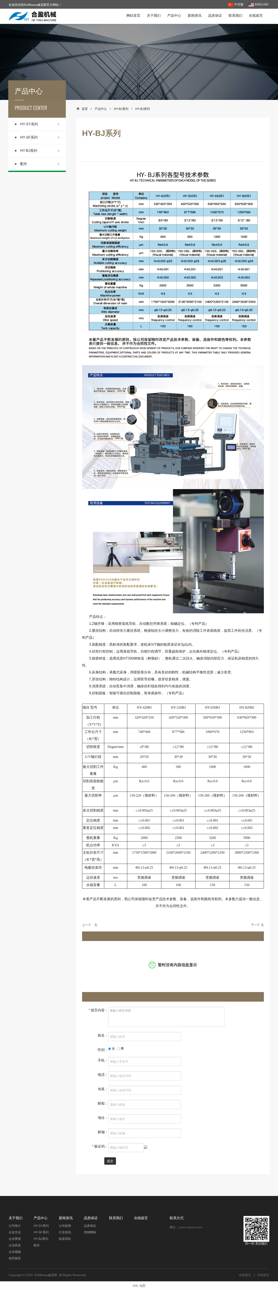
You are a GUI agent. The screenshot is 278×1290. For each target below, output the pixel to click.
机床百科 (65, 1238)
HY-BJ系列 (28, 150)
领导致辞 (15, 1258)
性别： (103, 1050)
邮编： (103, 1132)
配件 (23, 164)
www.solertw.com (190, 1227)
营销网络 (90, 1232)
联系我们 (235, 15)
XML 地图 (139, 1285)
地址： (103, 1118)
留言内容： (98, 1010)
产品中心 (174, 15)
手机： (103, 1060)
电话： (103, 1075)
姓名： (103, 1035)
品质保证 (215, 15)
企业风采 (15, 1245)
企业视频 (15, 1252)
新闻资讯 (195, 15)
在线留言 (256, 15)
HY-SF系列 (29, 137)
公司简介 (15, 1225)
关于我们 (154, 15)
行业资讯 (65, 1232)
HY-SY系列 (29, 124)
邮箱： (103, 1103)
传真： (103, 1089)
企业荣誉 (15, 1238)
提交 (110, 1161)
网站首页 (133, 15)
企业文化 (15, 1232)
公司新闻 (65, 1225)
